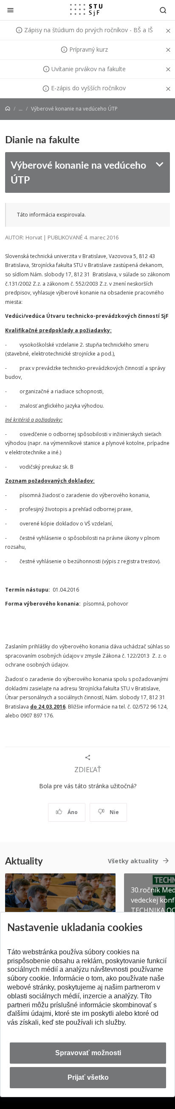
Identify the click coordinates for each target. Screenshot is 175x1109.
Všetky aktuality (133, 861)
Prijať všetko (88, 1077)
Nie (113, 812)
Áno (72, 812)
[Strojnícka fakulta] (86, 10)
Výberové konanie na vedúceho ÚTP (78, 172)
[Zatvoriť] (10, 10)
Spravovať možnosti (88, 1052)
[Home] (7, 108)
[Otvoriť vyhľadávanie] (163, 10)
